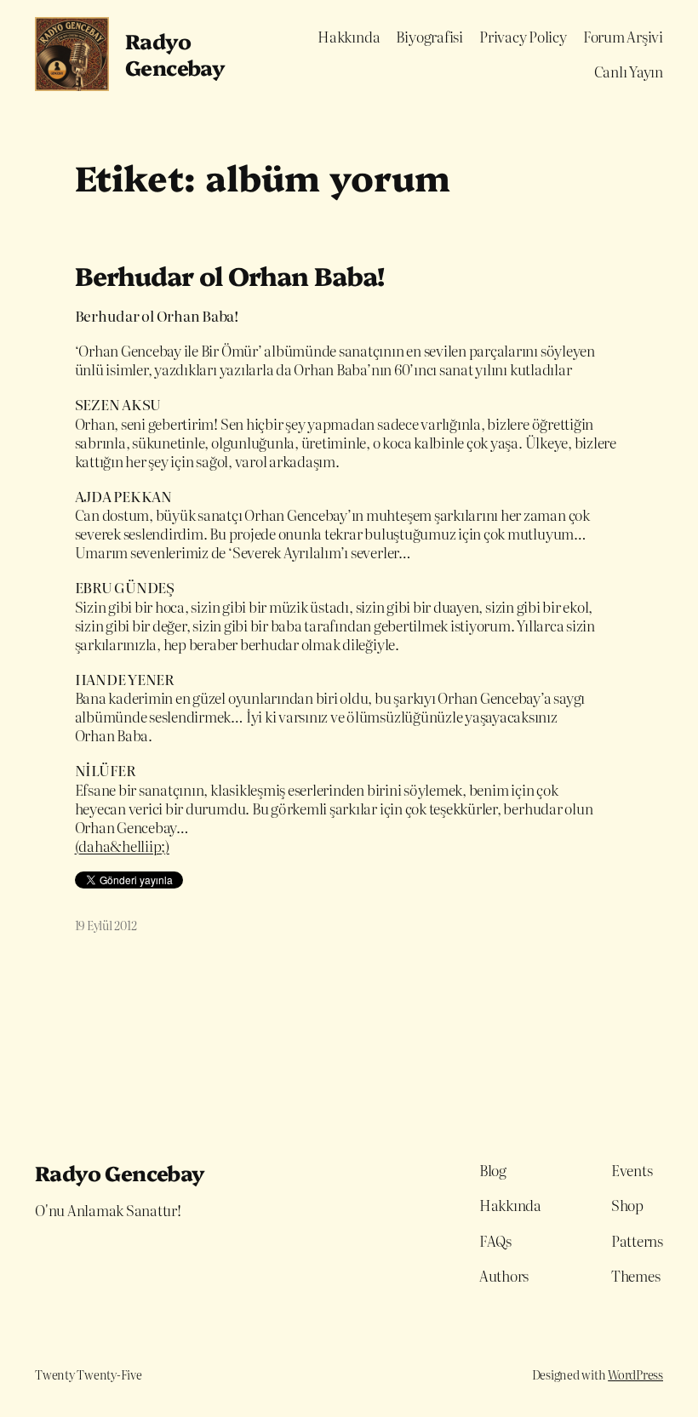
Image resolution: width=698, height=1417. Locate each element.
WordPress (635, 1374)
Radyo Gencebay (175, 54)
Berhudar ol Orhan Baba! (230, 275)
